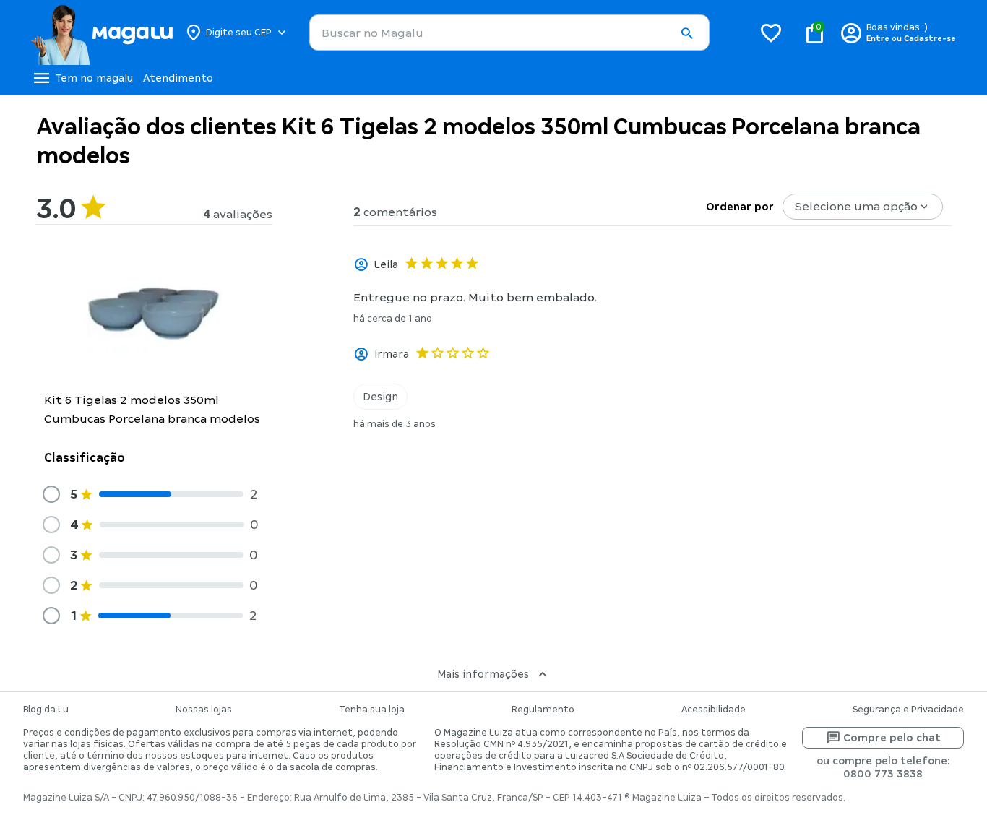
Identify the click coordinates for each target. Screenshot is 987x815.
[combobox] (509, 32)
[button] (686, 33)
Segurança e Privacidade (908, 709)
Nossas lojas (204, 709)
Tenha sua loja (372, 709)
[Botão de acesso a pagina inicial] (101, 32)
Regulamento (543, 709)
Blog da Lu (46, 709)
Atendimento (178, 78)
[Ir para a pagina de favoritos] (771, 32)
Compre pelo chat (892, 737)
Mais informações (483, 674)
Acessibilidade (713, 709)
